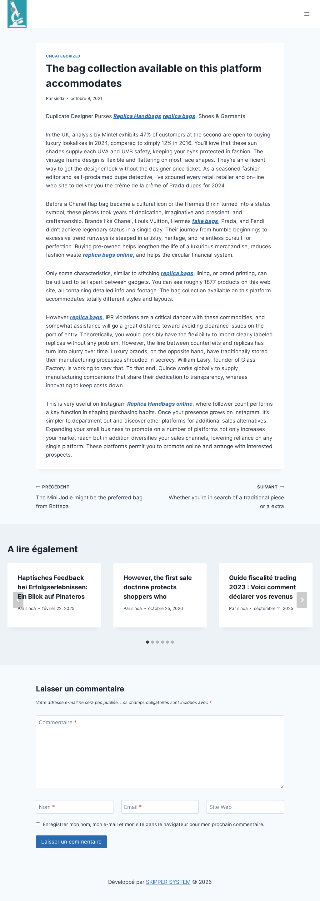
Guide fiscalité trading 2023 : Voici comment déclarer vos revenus (263, 587)
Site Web (220, 807)
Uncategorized (63, 56)
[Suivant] (302, 600)
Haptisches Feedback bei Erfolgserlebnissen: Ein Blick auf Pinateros (53, 587)
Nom (47, 807)
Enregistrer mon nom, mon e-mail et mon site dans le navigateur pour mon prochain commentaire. (153, 824)
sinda (59, 98)
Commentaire (58, 722)
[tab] (147, 642)
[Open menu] (306, 14)
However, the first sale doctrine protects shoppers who (157, 587)
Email (133, 807)
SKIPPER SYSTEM (168, 882)
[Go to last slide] (18, 600)
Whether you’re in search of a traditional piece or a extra (226, 496)
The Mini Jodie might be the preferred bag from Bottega (89, 496)
